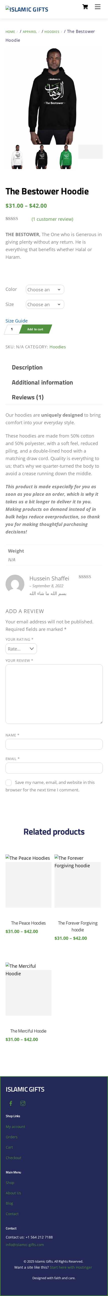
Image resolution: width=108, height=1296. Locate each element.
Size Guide (17, 321)
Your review (19, 660)
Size (10, 304)
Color (11, 289)
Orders (12, 1137)
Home (10, 32)
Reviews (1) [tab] (28, 397)
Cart (9, 1147)
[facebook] (11, 1102)
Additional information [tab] (42, 382)
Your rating (20, 639)
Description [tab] (27, 367)
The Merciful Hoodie (28, 1031)
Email (13, 758)
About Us (13, 1193)
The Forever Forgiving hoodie (77, 926)
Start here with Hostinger (71, 1267)
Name (13, 735)
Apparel (30, 32)
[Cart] (85, 7)
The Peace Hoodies (28, 923)
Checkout (13, 1157)
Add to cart (35, 329)
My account (15, 1126)
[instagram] (23, 1102)
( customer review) (52, 219)
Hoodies (52, 32)
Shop (10, 1182)
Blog (9, 1203)
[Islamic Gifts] (27, 9)
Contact (12, 1213)
